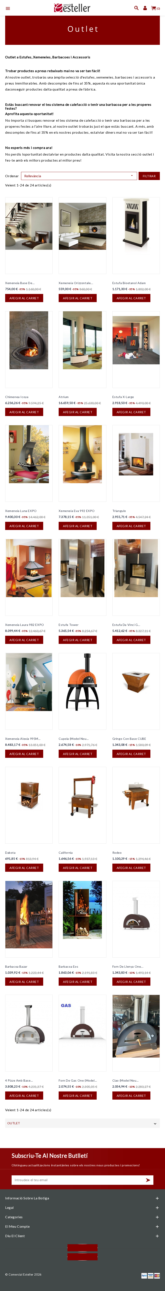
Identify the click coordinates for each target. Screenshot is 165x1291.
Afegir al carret (24, 298)
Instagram (82, 1256)
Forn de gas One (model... (78, 1080)
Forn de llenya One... (128, 966)
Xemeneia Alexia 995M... (23, 738)
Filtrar (149, 176)
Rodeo (117, 852)
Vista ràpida (11, 203)
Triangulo (119, 511)
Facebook (82, 1247)
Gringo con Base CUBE (129, 738)
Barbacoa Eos (68, 966)
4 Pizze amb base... (19, 1080)
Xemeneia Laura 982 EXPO (24, 625)
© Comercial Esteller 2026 (23, 1274)
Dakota (10, 852)
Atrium (64, 397)
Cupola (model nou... (74, 738)
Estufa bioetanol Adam (129, 283)
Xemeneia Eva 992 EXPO (77, 511)
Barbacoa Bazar (16, 966)
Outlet (13, 1123)
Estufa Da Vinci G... (126, 625)
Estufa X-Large (123, 397)
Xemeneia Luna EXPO (21, 511)
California (66, 852)
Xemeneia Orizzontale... (76, 283)
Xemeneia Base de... (20, 283)
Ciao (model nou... (125, 1080)
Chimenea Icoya (16, 397)
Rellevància (79, 176)
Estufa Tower (68, 625)
